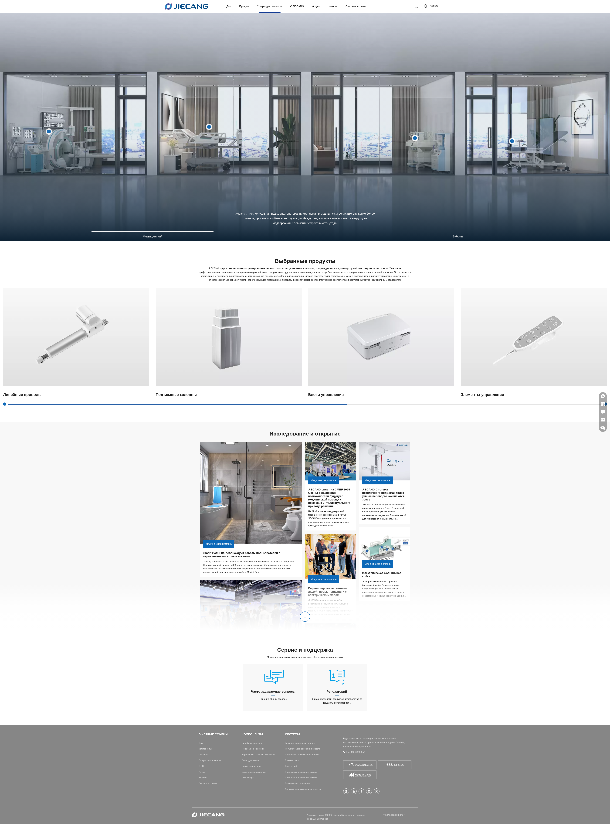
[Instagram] (369, 791)
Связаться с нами (356, 6)
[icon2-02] (337, 676)
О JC (201, 766)
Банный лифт (292, 760)
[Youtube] (354, 791)
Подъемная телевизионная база (302, 754)
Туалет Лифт (291, 766)
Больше (76, 337)
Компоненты (205, 748)
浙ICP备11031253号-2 (394, 815)
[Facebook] (361, 791)
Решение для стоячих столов (300, 743)
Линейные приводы (252, 743)
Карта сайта (347, 815)
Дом (228, 6)
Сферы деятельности (269, 6)
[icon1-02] (273, 676)
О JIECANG (297, 6)
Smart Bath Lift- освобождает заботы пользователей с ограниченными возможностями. (242, 554)
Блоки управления (251, 766)
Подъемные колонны (253, 748)
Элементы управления (254, 772)
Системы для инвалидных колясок (303, 789)
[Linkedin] (346, 791)
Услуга (316, 6)
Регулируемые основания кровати (303, 748)
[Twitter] (377, 791)
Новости (333, 6)
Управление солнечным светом (258, 754)
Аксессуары (248, 777)
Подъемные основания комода (301, 777)
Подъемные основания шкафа (301, 772)
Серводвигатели (250, 760)
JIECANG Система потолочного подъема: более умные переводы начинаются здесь (383, 494)
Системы (203, 754)
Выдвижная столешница (297, 783)
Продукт (244, 6)
